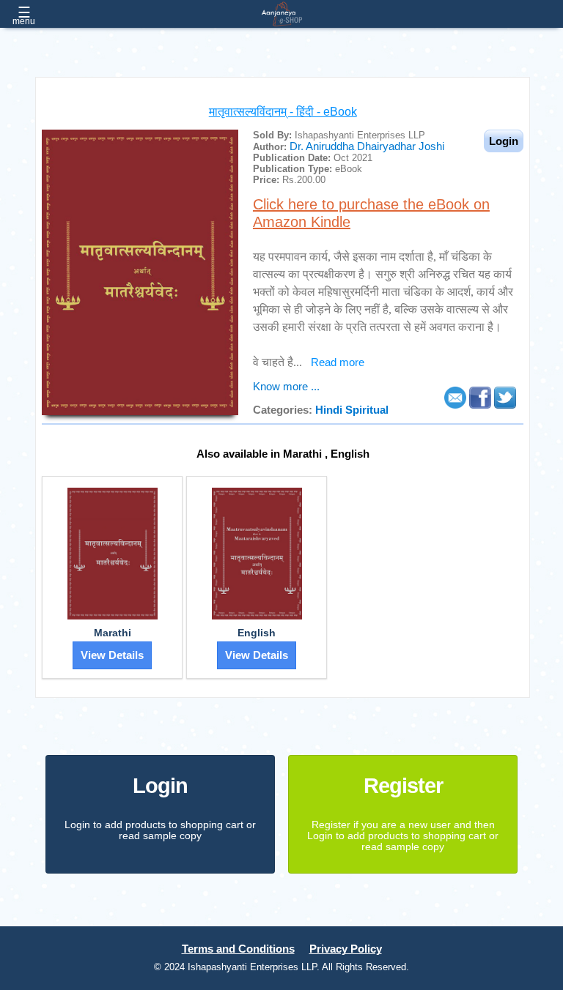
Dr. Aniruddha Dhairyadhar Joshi (367, 146)
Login (160, 785)
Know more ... (286, 386)
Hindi (330, 410)
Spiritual (367, 410)
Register (403, 785)
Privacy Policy (345, 949)
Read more (337, 362)
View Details (112, 655)
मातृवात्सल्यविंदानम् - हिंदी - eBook (283, 111)
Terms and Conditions (238, 949)
